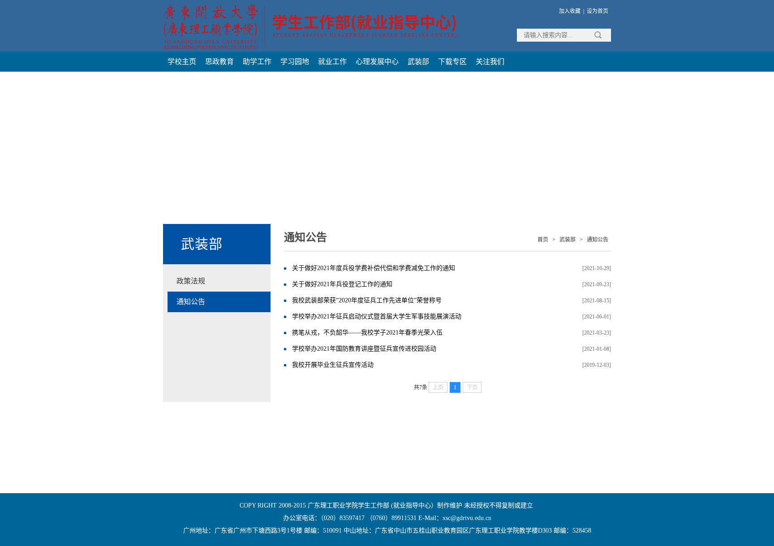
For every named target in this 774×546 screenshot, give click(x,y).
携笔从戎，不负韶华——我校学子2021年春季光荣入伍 (367, 332)
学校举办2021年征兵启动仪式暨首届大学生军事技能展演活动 (376, 316)
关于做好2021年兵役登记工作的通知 (342, 284)
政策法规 (190, 281)
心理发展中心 (377, 61)
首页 (543, 239)
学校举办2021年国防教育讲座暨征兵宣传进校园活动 (364, 348)
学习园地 (294, 61)
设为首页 (597, 11)
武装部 (418, 61)
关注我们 (490, 61)
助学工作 (257, 61)
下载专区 (452, 61)
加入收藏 (569, 11)
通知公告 (190, 301)
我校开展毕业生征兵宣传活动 (333, 364)
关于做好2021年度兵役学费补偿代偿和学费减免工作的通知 (373, 268)
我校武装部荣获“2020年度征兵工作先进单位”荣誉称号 (367, 300)
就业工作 (332, 61)
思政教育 (219, 61)
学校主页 (182, 61)
